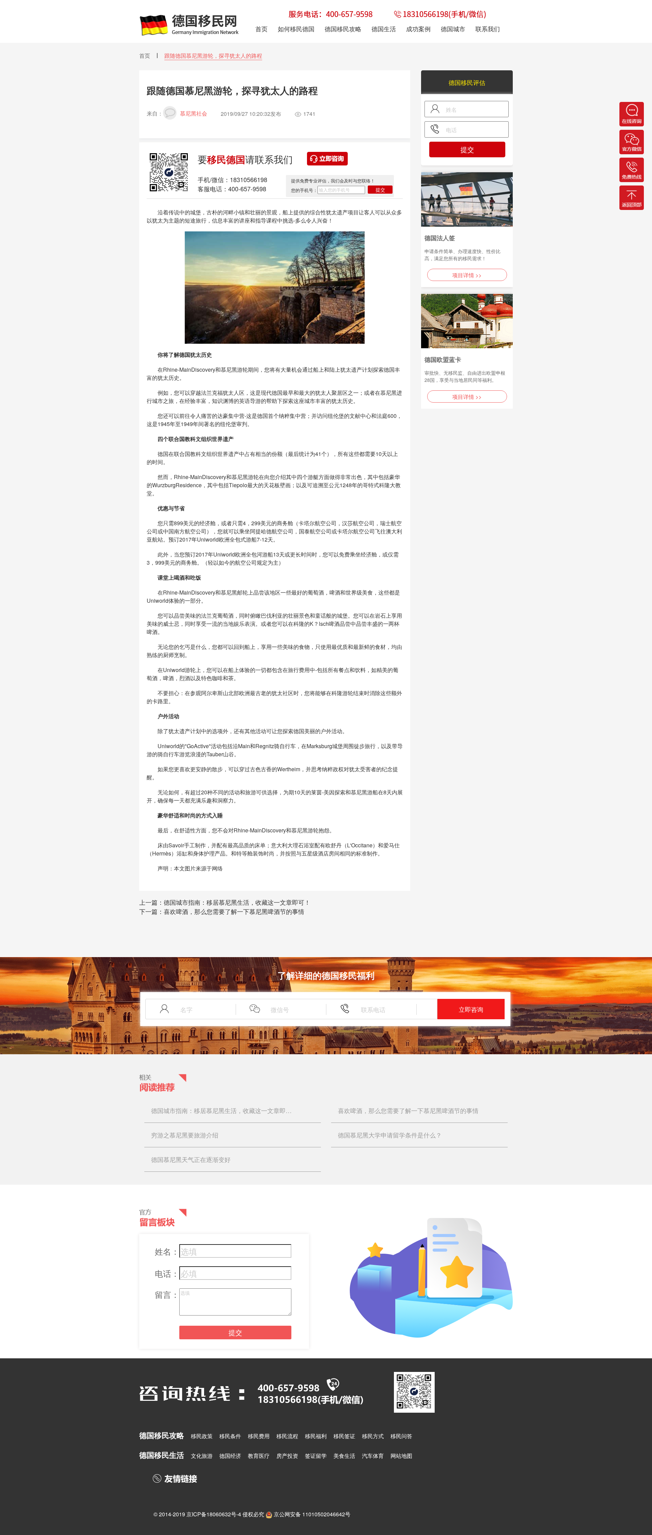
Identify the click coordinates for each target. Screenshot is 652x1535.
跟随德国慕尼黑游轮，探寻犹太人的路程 (213, 55)
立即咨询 (471, 1009)
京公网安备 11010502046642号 (312, 1514)
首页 (144, 55)
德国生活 (384, 28)
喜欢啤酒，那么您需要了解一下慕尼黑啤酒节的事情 (234, 911)
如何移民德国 (296, 28)
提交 (380, 189)
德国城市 (453, 28)
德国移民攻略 (343, 28)
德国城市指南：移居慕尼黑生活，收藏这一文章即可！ (237, 902)
